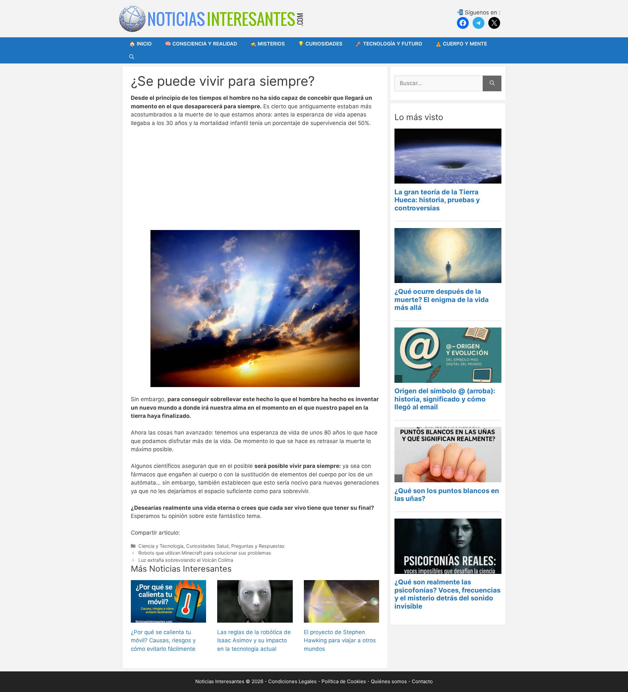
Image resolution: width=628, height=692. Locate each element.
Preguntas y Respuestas (258, 546)
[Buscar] (492, 83)
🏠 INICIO (140, 44)
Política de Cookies (344, 681)
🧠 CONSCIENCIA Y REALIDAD (201, 44)
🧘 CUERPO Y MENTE (461, 44)
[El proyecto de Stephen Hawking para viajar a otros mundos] (341, 618)
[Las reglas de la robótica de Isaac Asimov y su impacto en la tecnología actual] (254, 618)
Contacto (422, 681)
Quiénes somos (389, 681)
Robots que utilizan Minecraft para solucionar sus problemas (204, 553)
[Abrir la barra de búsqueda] (132, 56)
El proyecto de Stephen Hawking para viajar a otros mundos (340, 640)
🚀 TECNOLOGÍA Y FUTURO (389, 44)
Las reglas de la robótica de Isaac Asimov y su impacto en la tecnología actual (254, 640)
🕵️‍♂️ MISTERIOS (267, 44)
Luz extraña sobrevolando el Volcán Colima (185, 560)
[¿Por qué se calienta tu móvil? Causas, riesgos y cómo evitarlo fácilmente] (168, 618)
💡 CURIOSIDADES (320, 44)
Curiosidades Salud (207, 546)
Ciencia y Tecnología (160, 546)
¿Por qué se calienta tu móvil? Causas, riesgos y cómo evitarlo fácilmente (163, 640)
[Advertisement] (255, 181)
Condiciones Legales (292, 681)
